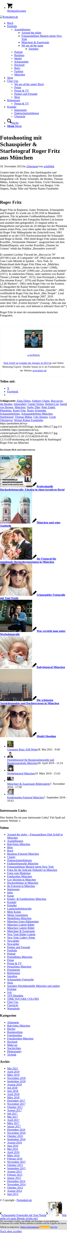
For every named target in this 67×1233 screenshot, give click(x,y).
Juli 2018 (12, 1087)
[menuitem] (37, 23)
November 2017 (16, 1103)
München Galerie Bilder (20, 924)
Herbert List (52, 404)
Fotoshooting (14, 1035)
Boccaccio (57, 400)
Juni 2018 (12, 1090)
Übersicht (12, 1005)
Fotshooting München (19, 876)
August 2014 (14, 1190)
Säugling (12, 976)
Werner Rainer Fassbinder (28, 420)
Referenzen (13, 973)
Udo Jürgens (40, 416)
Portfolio (12, 950)
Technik (11, 1054)
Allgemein (32, 166)
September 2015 (16, 1168)
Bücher (11, 1028)
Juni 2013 (12, 1194)
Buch (10, 850)
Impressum (13, 889)
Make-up (12, 1045)
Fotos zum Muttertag (19, 873)
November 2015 (16, 1161)
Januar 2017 (14, 1126)
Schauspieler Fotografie (20, 979)
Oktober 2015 (15, 1165)
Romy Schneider (36, 410)
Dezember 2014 (16, 1181)
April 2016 (13, 1152)
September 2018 (16, 1081)
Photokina (5, 410)
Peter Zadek (48, 407)
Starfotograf (6, 416)
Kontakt (11, 902)
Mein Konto (14, 911)
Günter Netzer (36, 404)
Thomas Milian (23, 416)
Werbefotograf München (21, 773)
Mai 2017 (12, 1116)
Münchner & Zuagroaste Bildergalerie (28, 783)
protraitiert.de (39, 370)
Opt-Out (53, 1227)
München (20, 407)
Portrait (11, 953)
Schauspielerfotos (10, 413)
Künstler (12, 905)
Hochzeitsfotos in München (22, 882)
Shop (10, 982)
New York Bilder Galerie (21, 934)
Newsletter (13, 940)
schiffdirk (49, 166)
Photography (14, 1051)
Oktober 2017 (15, 1107)
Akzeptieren (44, 1227)
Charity (11, 857)
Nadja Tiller (33, 407)
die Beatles (6, 404)
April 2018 (13, 1094)
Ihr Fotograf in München (21, 886)
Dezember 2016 (16, 1129)
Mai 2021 (12, 1068)
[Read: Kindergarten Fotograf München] (10, 794)
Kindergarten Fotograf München (25, 797)
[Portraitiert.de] (9, 16)
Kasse (10, 895)
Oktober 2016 (15, 1136)
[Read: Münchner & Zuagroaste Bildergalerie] (10, 780)
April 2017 (13, 1119)
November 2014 (16, 1184)
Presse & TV (14, 963)
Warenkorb (13, 1008)
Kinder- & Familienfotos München (26, 898)
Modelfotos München (19, 918)
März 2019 (13, 1074)
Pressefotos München (19, 966)
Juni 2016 (12, 1145)
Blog (10, 847)
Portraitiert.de (24, 1200)
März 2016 (13, 1155)
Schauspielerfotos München (37, 413)
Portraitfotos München (19, 956)
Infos (10, 892)
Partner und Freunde (18, 947)
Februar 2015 (14, 1174)
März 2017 (13, 1123)
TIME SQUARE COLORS (23, 998)
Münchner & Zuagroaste (21, 931)
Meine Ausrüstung (17, 915)
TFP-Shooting (15, 995)
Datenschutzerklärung (19, 860)
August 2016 (14, 1142)
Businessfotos (15, 1032)
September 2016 (16, 1139)
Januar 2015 (14, 1177)
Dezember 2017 (16, 1100)
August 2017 (14, 1110)
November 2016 (16, 1132)
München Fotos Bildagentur (23, 921)
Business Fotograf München (23, 853)
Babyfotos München (18, 844)
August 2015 (14, 1171)
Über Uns (12, 1002)
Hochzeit (12, 1041)
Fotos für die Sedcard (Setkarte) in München (32, 869)
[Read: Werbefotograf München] (10, 770)
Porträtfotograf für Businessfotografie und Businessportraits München (30, 761)
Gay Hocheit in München (21, 879)
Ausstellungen (15, 840)
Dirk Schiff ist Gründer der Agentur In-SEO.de (28, 363)
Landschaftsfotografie (19, 908)
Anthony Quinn (40, 400)
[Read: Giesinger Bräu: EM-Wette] (10, 746)
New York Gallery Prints (21, 937)
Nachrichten (14, 1048)
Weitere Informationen (29, 1227)
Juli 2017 (12, 1113)
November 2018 (16, 1078)
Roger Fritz (19, 410)
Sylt (9, 992)
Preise (10, 960)
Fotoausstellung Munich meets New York (30, 866)
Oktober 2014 (15, 1187)
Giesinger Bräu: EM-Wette (22, 749)
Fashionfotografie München (22, 863)
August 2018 (14, 1084)
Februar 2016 (14, 1158)
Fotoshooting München (20, 1038)
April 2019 (13, 1071)
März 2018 (13, 1097)
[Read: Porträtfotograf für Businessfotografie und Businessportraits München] (10, 756)
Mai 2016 (12, 1148)
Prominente (13, 969)
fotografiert (20, 404)
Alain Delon (23, 400)
